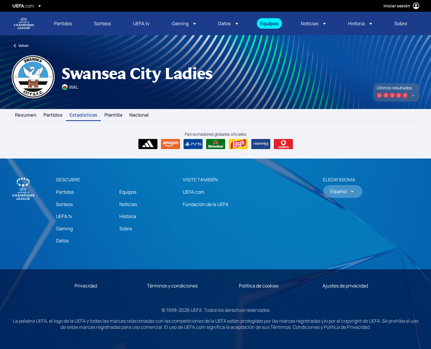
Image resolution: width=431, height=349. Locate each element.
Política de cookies (259, 285)
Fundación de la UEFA (205, 204)
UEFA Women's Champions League (23, 23)
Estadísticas (83, 115)
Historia (127, 216)
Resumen (25, 115)
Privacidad (85, 285)
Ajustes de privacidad (345, 285)
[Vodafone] (283, 144)
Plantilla (113, 115)
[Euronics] (260, 144)
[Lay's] (238, 144)
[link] (63, 23)
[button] (184, 23)
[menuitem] (66, 23)
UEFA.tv (64, 216)
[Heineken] (215, 144)
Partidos (52, 115)
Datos (62, 240)
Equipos (127, 192)
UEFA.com (193, 192)
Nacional (139, 115)
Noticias (128, 204)
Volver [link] (23, 45)
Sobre (125, 228)
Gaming (64, 228)
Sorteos (64, 204)
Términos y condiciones (172, 285)
